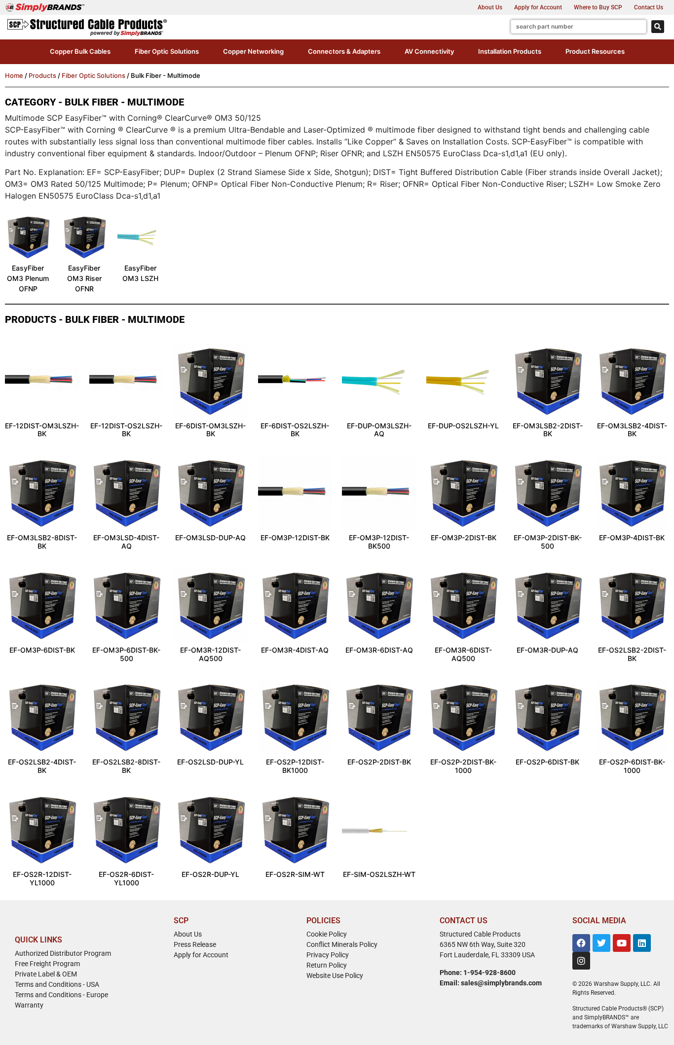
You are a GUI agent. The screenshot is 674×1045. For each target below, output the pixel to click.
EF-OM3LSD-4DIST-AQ (126, 541)
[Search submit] (657, 26)
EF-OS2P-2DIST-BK (379, 762)
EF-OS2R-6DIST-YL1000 (126, 878)
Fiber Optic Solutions (93, 75)
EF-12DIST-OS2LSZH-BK (126, 429)
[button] (80, 51)
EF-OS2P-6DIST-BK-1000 (632, 766)
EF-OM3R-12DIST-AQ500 (210, 654)
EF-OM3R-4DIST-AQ (295, 650)
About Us (490, 7)
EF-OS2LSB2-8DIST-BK (126, 766)
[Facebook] (581, 943)
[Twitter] (601, 943)
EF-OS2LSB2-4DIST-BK (42, 766)
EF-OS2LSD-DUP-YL (210, 762)
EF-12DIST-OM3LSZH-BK (42, 429)
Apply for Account (538, 7)
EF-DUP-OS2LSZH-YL (463, 425)
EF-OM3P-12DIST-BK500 (379, 541)
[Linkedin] (642, 943)
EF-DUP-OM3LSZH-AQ (379, 429)
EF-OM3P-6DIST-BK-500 (126, 654)
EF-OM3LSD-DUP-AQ (210, 537)
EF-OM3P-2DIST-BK (463, 537)
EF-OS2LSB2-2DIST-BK (632, 654)
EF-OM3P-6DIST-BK (42, 650)
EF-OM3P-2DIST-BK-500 (548, 541)
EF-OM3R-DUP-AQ (547, 650)
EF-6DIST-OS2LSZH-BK (295, 429)
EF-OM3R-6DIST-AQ (379, 650)
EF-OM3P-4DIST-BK (632, 537)
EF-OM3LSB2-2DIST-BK (548, 429)
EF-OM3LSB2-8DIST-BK (42, 541)
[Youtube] (622, 943)
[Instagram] (581, 961)
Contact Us (648, 7)
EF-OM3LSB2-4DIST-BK (632, 429)
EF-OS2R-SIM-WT (295, 874)
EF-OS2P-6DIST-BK (547, 762)
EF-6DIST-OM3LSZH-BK (210, 429)
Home (14, 75)
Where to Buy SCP (598, 7)
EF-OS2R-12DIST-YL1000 (42, 878)
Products (42, 75)
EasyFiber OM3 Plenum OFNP (28, 278)
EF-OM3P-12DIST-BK (295, 537)
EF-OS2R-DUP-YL (210, 874)
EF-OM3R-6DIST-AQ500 (463, 654)
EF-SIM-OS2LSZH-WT (379, 874)
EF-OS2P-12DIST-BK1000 (295, 766)
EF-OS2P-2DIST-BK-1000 (463, 766)
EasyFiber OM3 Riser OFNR (84, 278)
